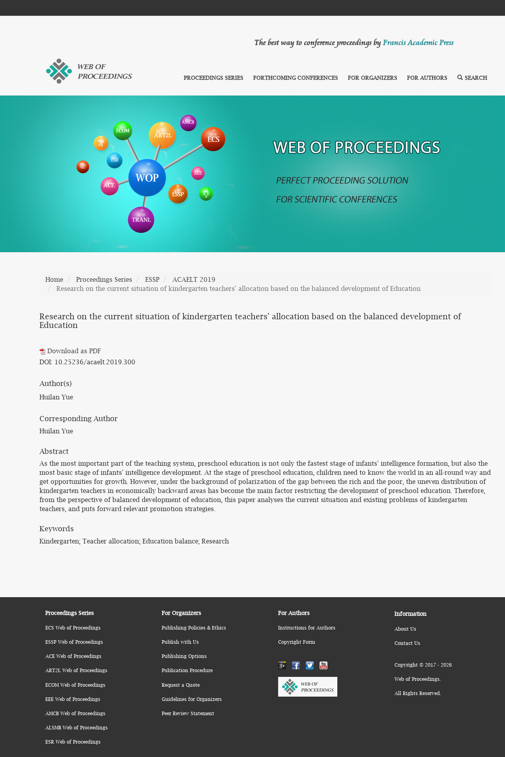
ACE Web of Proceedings (73, 656)
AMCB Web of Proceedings (75, 713)
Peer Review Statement (188, 713)
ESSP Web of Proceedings (74, 642)
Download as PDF (73, 350)
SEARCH (476, 77)
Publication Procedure (187, 670)
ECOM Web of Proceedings (75, 685)
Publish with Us (180, 642)
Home (54, 279)
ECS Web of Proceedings (73, 628)
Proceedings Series (104, 279)
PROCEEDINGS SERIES (213, 77)
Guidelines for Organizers (192, 699)
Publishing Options (184, 656)
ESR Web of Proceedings (73, 742)
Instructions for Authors (306, 628)
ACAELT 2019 (193, 279)
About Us (405, 629)
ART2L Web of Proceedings (76, 670)
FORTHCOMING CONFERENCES (295, 77)
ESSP (152, 279)
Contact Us (407, 643)
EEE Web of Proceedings (72, 699)
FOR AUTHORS (427, 77)
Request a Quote (181, 685)
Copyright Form (296, 642)
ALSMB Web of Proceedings (76, 728)
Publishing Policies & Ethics (194, 628)
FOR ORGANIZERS (372, 77)
